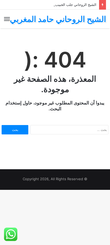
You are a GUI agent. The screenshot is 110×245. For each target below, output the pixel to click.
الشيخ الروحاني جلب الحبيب (75, 4)
